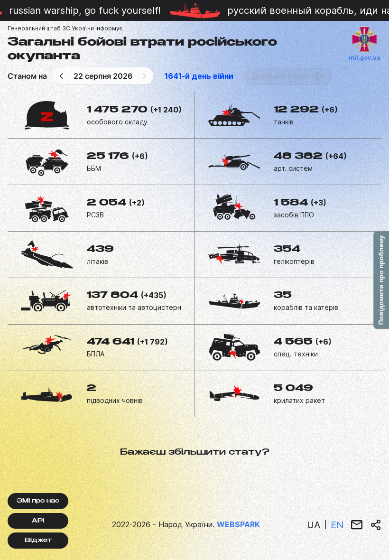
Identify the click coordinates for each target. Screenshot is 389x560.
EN (337, 525)
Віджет (38, 540)
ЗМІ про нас (38, 501)
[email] (356, 525)
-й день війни (199, 76)
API (38, 521)
